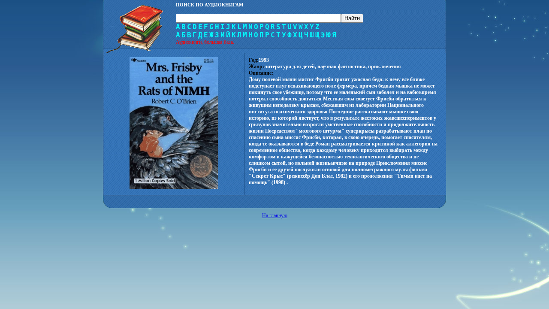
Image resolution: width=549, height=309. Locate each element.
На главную (274, 215)
